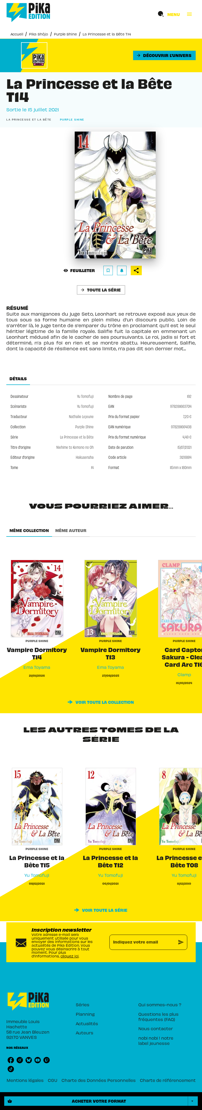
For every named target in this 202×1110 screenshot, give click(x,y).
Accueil (17, 34)
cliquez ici (69, 956)
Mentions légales (25, 1080)
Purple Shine (65, 34)
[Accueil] (28, 12)
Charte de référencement (168, 1080)
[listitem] (10, 1060)
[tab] (18, 378)
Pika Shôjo (38, 34)
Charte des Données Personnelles (99, 1080)
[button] (164, 55)
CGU (52, 1080)
